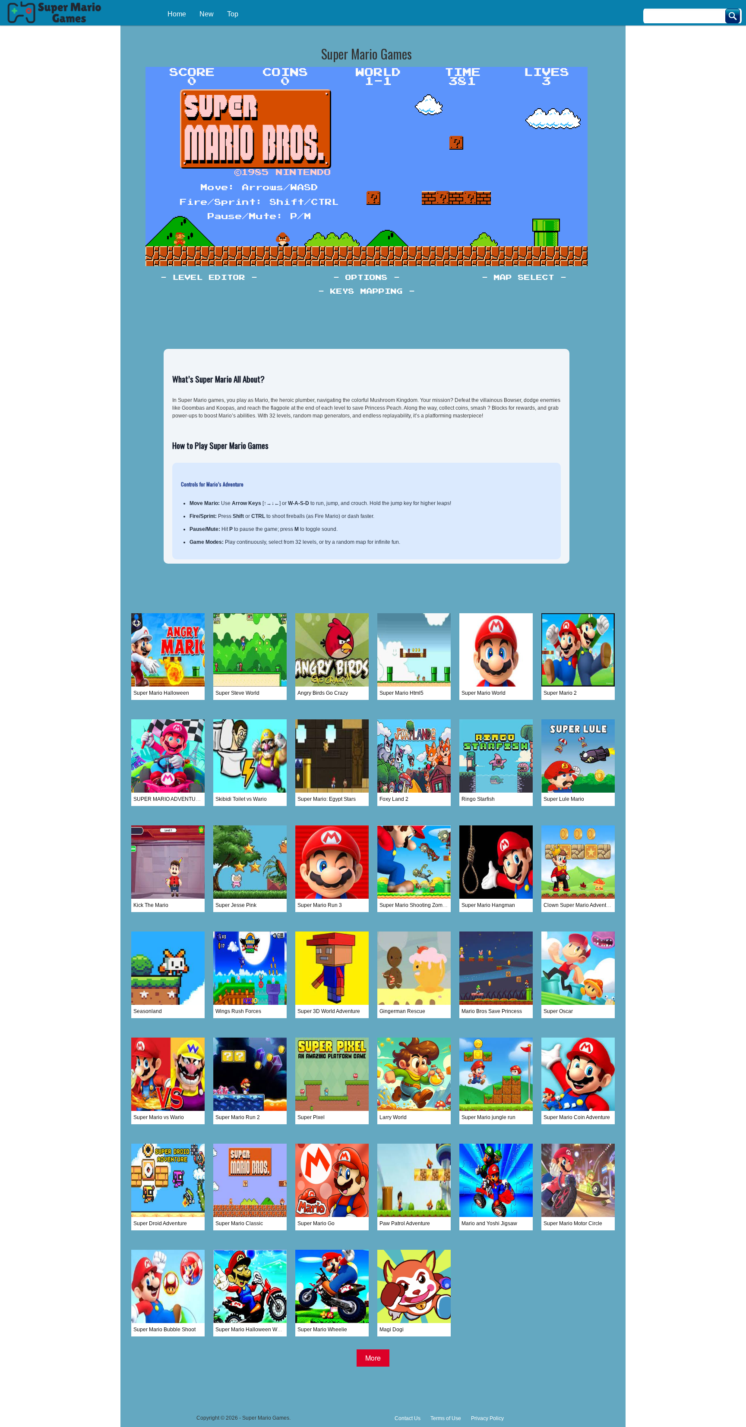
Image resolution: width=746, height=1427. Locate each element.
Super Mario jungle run (488, 1117)
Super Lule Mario (564, 799)
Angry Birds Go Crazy (322, 693)
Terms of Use (445, 1418)
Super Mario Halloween (161, 693)
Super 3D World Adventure (328, 1011)
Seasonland (147, 1011)
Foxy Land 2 (393, 799)
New (206, 14)
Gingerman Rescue (402, 1011)
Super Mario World (484, 693)
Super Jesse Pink (235, 905)
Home (177, 14)
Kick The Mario (150, 905)
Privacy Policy (487, 1418)
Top (232, 14)
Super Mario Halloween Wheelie (253, 1330)
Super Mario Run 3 (319, 905)
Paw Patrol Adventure (404, 1223)
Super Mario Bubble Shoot (164, 1330)
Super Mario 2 (560, 693)
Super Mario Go (316, 1223)
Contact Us (407, 1418)
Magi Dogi (391, 1330)
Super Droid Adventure (160, 1223)
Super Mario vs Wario (158, 1117)
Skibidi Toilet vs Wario (241, 799)
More (373, 1358)
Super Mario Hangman (488, 905)
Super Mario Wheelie (322, 1330)
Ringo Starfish (478, 799)
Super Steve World (237, 693)
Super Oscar (558, 1011)
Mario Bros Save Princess (492, 1011)
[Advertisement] (373, 1386)
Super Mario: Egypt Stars (326, 799)
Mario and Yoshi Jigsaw (489, 1223)
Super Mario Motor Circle (573, 1223)
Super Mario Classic (239, 1223)
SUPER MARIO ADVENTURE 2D (172, 799)
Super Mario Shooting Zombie (414, 905)
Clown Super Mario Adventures (580, 905)
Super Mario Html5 (401, 693)
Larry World (393, 1117)
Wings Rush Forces (238, 1011)
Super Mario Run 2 (237, 1117)
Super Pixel (311, 1117)
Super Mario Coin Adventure (577, 1117)
